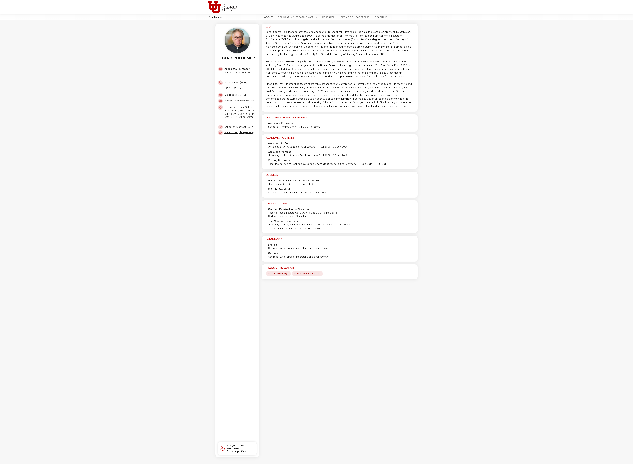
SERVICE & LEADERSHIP (355, 17)
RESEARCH (328, 17)
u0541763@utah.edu (235, 95)
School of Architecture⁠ (237, 126)
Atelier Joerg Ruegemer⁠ (238, 132)
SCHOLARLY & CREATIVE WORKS (297, 17)
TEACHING (381, 17)
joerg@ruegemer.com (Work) (240, 100)
